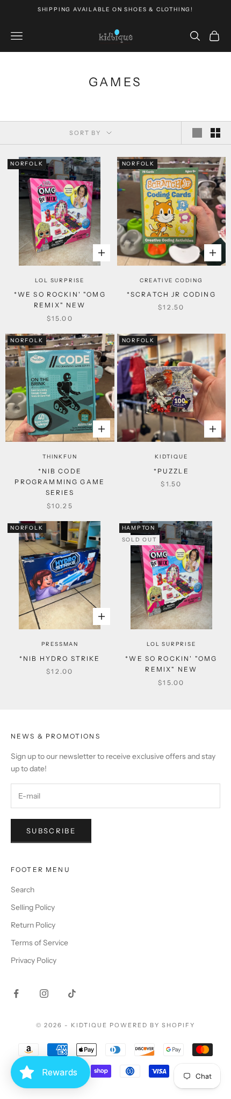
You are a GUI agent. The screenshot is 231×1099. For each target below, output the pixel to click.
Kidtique (171, 456)
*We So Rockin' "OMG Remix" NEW (60, 299)
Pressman (59, 644)
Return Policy (33, 925)
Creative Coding (171, 280)
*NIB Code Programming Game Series (60, 482)
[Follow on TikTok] (72, 993)
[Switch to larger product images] (197, 133)
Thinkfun (59, 456)
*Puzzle (171, 471)
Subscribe (51, 830)
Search (22, 889)
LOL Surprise (59, 280)
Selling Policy (33, 907)
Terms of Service (39, 942)
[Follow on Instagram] (44, 993)
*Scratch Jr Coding (171, 294)
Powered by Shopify (152, 1025)
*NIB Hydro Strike (59, 658)
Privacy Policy (33, 960)
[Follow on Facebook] (16, 993)
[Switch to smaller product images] (215, 133)
